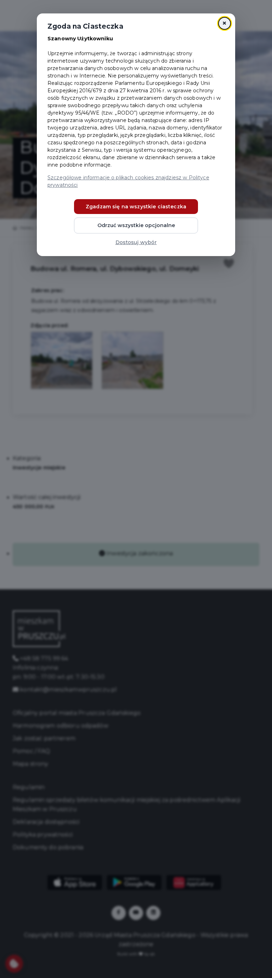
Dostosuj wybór (136, 242)
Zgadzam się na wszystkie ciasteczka (136, 206)
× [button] (224, 23)
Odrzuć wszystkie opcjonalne (136, 225)
